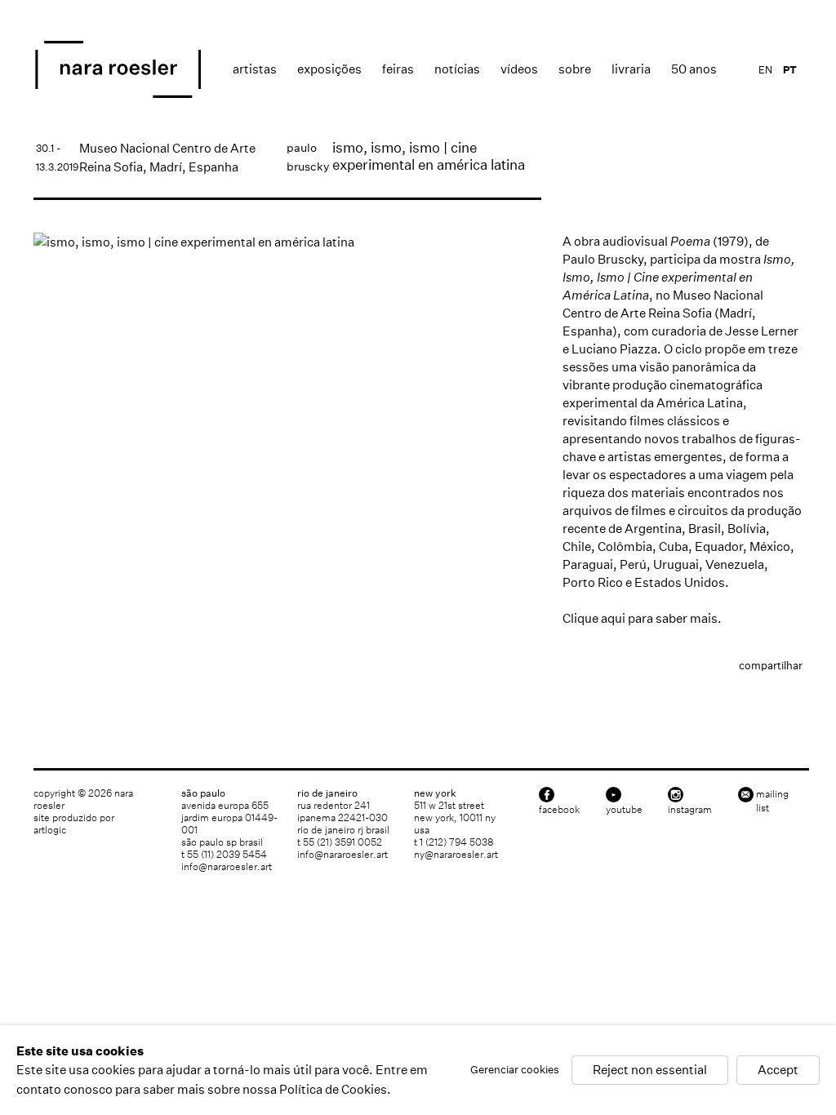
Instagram (690, 809)
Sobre (574, 69)
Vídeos (519, 69)
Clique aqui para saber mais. (642, 618)
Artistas (255, 69)
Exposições (329, 69)
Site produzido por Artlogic (73, 824)
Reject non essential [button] (650, 1070)
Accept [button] (778, 1070)
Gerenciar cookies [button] (514, 1070)
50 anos (694, 69)
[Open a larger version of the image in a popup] (287, 242)
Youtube (624, 809)
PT (790, 70)
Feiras (398, 69)
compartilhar (771, 666)
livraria (631, 69)
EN (765, 70)
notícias (457, 69)
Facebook (559, 809)
